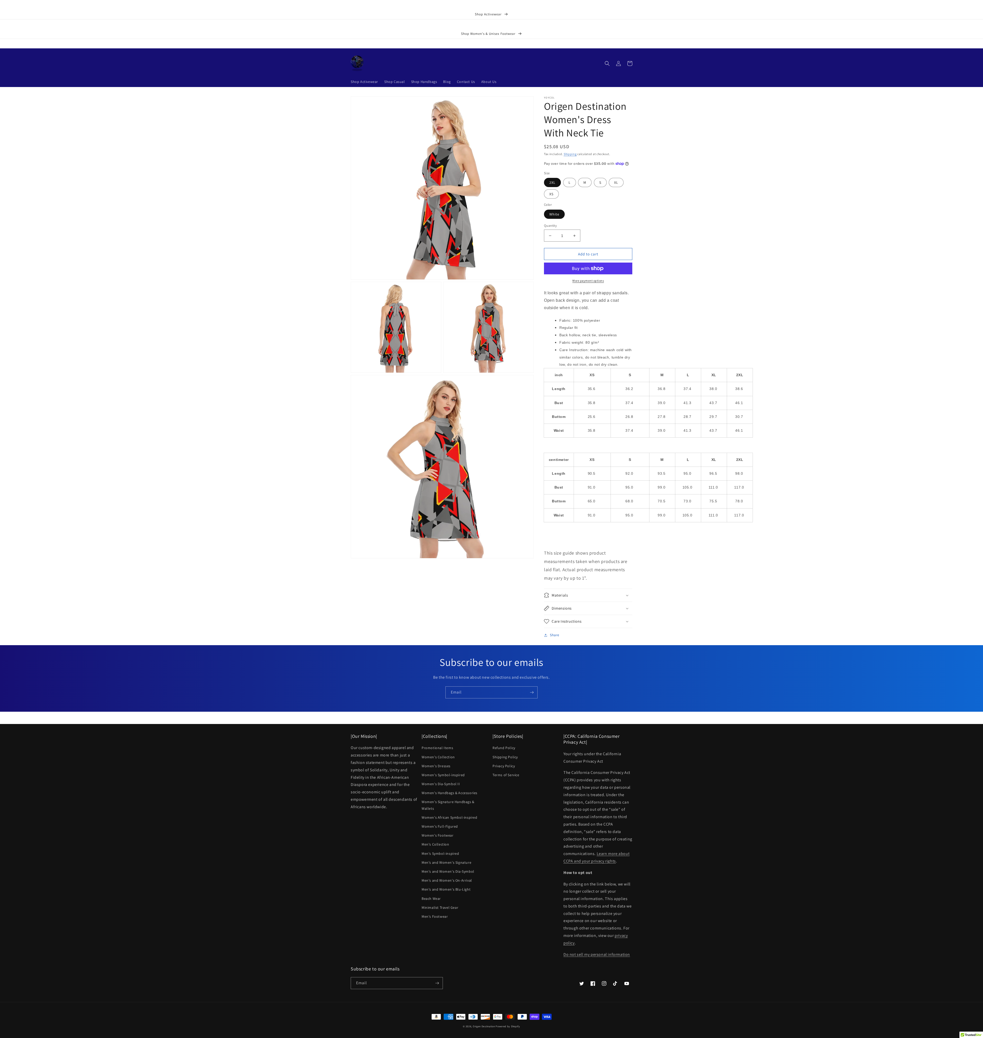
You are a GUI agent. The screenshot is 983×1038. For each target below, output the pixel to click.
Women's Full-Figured (440, 826)
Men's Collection (435, 844)
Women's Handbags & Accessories (449, 793)
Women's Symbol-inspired (443, 775)
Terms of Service (506, 775)
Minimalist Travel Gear (440, 907)
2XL (552, 182)
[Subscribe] (531, 692)
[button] (607, 63)
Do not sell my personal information (596, 954)
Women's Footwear (438, 835)
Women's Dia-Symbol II (441, 784)
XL (616, 182)
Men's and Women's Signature (446, 862)
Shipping (570, 154)
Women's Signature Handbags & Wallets (448, 804)
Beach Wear (431, 898)
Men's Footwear (435, 916)
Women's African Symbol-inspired (449, 817)
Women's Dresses (436, 766)
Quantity (550, 225)
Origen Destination (484, 1026)
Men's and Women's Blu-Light (446, 889)
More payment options (588, 281)
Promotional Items (437, 747)
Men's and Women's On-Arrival (447, 880)
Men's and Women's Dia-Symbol (448, 871)
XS (551, 194)
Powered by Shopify (508, 1026)
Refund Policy (504, 747)
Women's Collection (438, 757)
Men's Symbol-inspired (440, 853)
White (554, 214)
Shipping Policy (505, 757)
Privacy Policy (504, 766)
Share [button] (554, 635)
